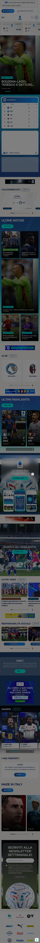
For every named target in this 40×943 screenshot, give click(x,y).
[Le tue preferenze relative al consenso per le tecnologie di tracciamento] (37, 940)
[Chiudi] (34, 465)
